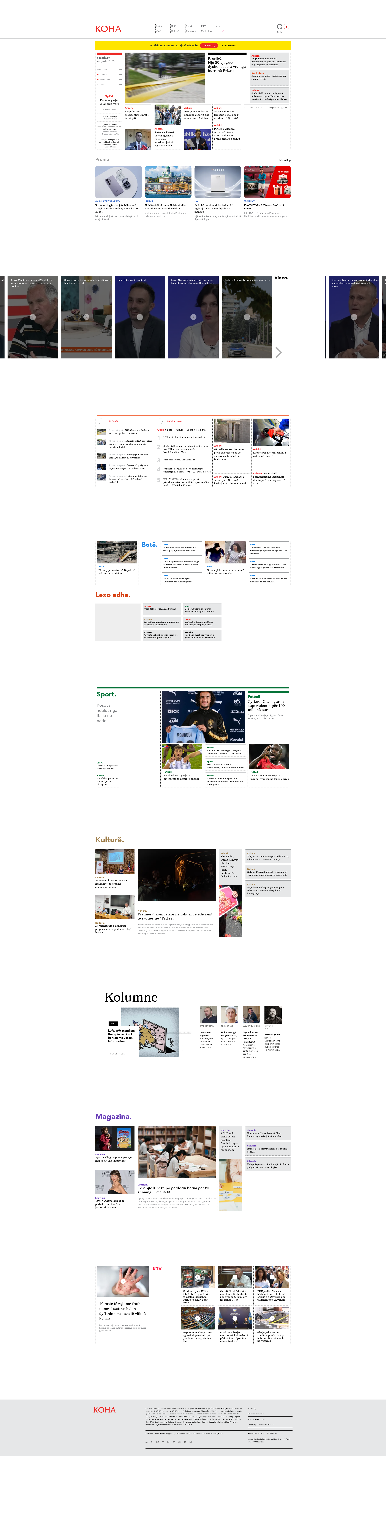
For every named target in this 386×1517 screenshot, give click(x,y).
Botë (173, 26)
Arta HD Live (105, 79)
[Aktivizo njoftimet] (286, 26)
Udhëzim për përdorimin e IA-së (261, 1425)
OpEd (159, 31)
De (157, 1442)
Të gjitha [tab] (201, 429)
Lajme (159, 26)
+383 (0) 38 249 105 (256, 1433)
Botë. (101, 566)
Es (168, 1442)
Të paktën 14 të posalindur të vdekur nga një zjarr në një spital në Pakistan (268, 550)
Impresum (101, 84)
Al (147, 1442)
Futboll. (100, 775)
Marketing (206, 31)
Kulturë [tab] (180, 429)
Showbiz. (251, 1130)
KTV (203, 26)
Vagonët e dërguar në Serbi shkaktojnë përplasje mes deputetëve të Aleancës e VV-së (187, 470)
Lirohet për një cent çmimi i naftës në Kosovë (269, 454)
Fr (163, 1442)
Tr (185, 1442)
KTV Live (103, 75)
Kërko (279, 32)
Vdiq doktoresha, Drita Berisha (179, 459)
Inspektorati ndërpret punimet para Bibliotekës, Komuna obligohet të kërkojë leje (265, 890)
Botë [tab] (169, 429)
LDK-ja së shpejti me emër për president (184, 437)
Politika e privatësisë (256, 1414)
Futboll (254, 696)
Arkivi (219, 26)
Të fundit (113, 421)
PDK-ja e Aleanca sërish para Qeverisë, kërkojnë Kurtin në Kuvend (230, 480)
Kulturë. (258, 473)
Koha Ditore (102, 70)
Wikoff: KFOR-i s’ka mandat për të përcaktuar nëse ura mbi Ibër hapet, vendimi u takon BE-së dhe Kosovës (186, 482)
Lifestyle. (225, 1130)
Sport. (100, 763)
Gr (174, 1442)
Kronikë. (215, 58)
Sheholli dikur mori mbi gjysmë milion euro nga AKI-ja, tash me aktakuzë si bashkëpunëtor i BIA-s (185, 449)
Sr (179, 1442)
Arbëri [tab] (160, 429)
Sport (189, 26)
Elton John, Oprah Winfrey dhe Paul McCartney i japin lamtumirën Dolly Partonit (229, 866)
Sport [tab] (190, 429)
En (152, 1442)
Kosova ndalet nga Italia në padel (107, 713)
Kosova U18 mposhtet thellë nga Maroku (107, 767)
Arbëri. (218, 445)
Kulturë (175, 31)
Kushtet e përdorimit (256, 1419)
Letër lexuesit (228, 45)
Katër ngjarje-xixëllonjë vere (109, 102)
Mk (191, 1442)
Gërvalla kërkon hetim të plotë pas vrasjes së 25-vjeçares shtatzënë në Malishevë (229, 454)
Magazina (191, 31)
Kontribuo (208, 45)
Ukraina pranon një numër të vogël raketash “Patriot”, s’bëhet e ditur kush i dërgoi (181, 564)
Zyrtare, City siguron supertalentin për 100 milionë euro (266, 705)
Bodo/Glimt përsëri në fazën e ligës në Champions (107, 781)
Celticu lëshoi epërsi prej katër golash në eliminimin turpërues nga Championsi (225, 781)
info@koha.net (271, 1433)
